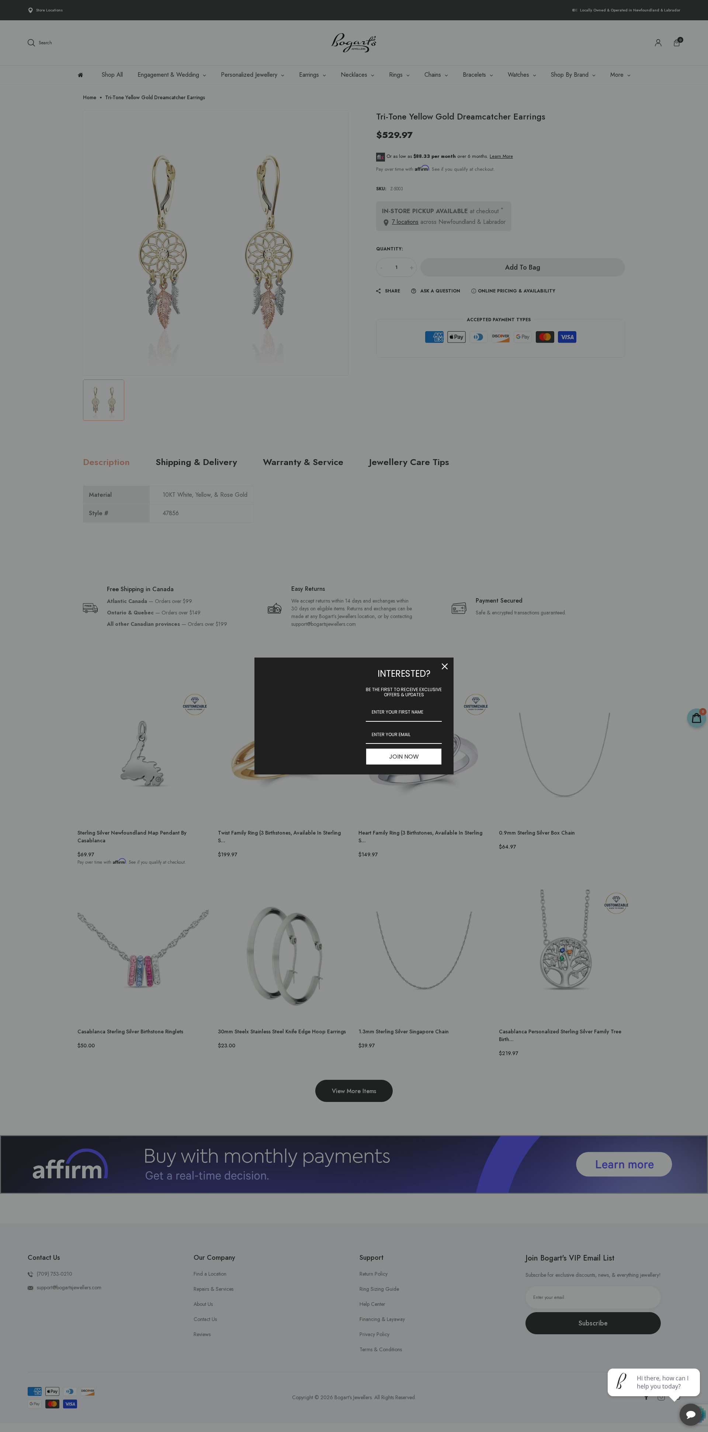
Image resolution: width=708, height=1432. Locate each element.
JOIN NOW (404, 756)
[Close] (445, 666)
